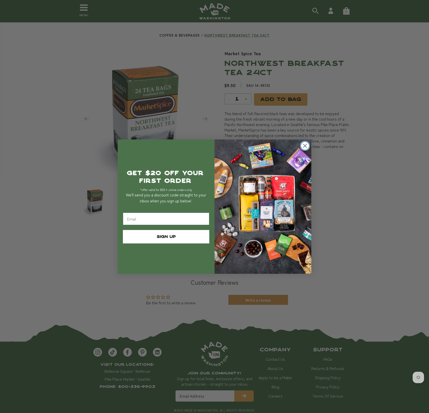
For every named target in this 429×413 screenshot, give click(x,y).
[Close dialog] (305, 145)
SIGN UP (166, 236)
